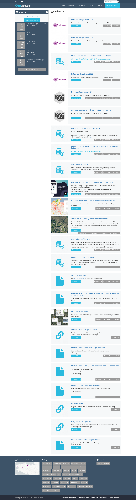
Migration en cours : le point (82, 257)
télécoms (46, 475)
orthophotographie (105, 233)
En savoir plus (76, 26)
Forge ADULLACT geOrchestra (83, 421)
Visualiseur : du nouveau (80, 311)
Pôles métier (82, 6)
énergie (53, 475)
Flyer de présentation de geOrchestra (86, 439)
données (66, 471)
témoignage (64, 482)
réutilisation (115, 62)
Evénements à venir (32, 16)
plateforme (106, 62)
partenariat (115, 25)
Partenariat (71, 6)
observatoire (57, 486)
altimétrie (82, 471)
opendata (56, 467)
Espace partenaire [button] (111, 6)
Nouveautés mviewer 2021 (81, 92)
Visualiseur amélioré (79, 275)
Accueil (63, 6)
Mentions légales (83, 498)
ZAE (64, 486)
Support (100, 6)
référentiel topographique (51, 490)
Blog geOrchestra (78, 403)
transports (57, 478)
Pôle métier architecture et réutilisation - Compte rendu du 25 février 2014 (95, 294)
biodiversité (66, 478)
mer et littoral (57, 471)
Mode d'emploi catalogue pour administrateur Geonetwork (95, 366)
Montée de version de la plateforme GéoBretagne (91, 56)
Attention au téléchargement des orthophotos (90, 219)
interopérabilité (92, 233)
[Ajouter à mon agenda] (47, 12)
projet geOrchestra (78, 278)
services (74, 471)
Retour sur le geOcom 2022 (82, 74)
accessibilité (71, 486)
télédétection (74, 482)
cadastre (84, 482)
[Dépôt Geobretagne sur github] (18, 1)
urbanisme (55, 482)
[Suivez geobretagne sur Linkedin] (16, 1)
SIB (90, 137)
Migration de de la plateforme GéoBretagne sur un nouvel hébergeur (94, 147)
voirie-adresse (47, 478)
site (84, 467)
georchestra (107, 25)
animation (46, 482)
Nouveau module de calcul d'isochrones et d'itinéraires (93, 200)
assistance (99, 208)
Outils (92, 6)
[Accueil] (23, 5)
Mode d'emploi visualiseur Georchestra (86, 385)
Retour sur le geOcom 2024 (82, 38)
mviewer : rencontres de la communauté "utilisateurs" (92, 182)
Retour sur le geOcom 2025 (82, 19)
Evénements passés (32, 20)
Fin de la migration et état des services (86, 128)
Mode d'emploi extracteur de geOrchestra (88, 348)
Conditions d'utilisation (69, 498)
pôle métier (107, 303)
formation (83, 478)
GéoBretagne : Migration (81, 164)
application (46, 486)
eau (59, 475)
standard (81, 486)
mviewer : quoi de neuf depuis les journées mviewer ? (92, 110)
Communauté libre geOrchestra (84, 329)
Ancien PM (89, 486)
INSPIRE (65, 475)
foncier (82, 463)
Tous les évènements (32, 69)
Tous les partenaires (103, 463)
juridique (66, 463)
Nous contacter (114, 498)
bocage (75, 478)
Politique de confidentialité (99, 498)
